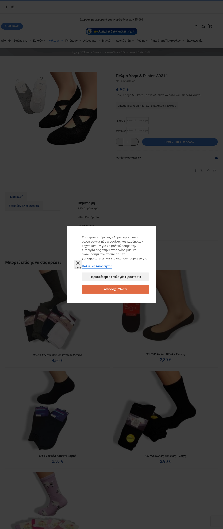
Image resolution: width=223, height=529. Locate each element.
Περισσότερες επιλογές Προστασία (115, 277)
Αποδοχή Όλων (115, 289)
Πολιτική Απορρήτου (97, 266)
